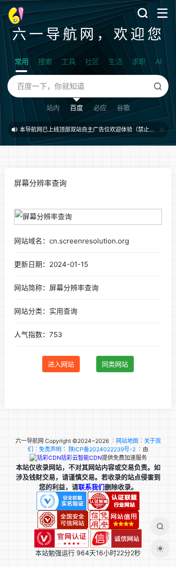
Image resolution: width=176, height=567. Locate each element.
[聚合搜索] (160, 526)
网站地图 (127, 440)
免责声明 (50, 449)
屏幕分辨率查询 (40, 183)
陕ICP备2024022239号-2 (102, 449)
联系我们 (91, 487)
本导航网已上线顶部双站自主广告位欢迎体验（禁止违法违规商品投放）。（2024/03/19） (88, 129)
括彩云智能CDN (81, 457)
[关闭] (162, 129)
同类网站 (115, 364)
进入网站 (61, 364)
